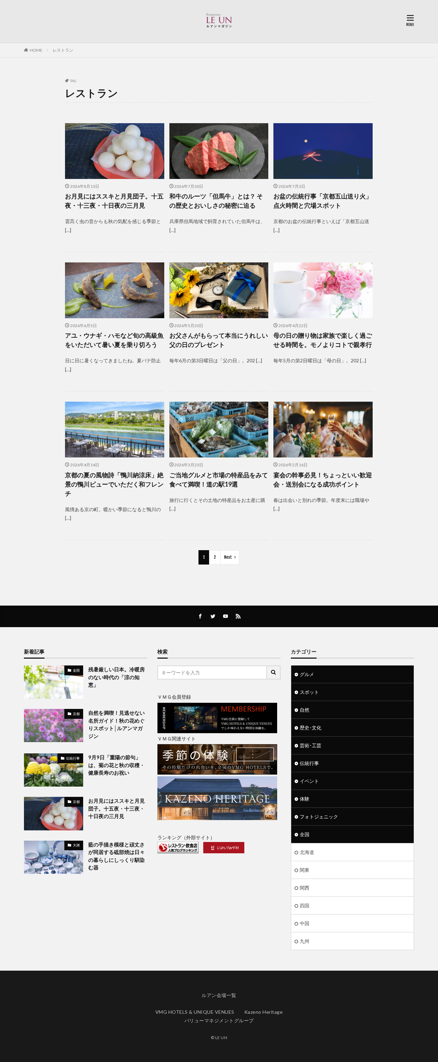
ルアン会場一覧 (219, 995)
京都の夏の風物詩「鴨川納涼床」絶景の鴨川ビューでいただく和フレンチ (114, 484)
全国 (76, 670)
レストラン (63, 50)
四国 (304, 905)
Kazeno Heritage (263, 1012)
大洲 (76, 845)
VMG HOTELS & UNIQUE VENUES (194, 1012)
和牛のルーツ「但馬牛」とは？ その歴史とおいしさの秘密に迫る (216, 200)
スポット (309, 692)
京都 (76, 714)
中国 (304, 923)
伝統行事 (73, 758)
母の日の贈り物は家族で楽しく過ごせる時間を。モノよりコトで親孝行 (322, 340)
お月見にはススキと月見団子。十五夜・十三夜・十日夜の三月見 (114, 200)
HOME (36, 50)
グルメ (307, 674)
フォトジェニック (319, 816)
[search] (274, 672)
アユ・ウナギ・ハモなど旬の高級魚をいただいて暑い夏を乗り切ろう (114, 340)
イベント (309, 781)
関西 (304, 888)
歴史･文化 (310, 727)
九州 (304, 941)
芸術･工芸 (310, 745)
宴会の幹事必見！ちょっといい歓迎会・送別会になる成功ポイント (322, 479)
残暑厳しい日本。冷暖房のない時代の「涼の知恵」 (116, 677)
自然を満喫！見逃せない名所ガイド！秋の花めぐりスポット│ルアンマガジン (116, 724)
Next (228, 557)
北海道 (307, 852)
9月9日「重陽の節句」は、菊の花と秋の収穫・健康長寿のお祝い (116, 765)
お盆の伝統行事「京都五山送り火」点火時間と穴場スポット (322, 200)
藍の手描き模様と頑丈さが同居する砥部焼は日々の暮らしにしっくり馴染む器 (116, 856)
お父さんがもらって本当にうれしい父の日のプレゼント (218, 340)
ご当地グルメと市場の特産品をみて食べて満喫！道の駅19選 (218, 479)
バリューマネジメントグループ (219, 1020)
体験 (304, 799)
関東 (304, 870)
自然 (304, 710)
